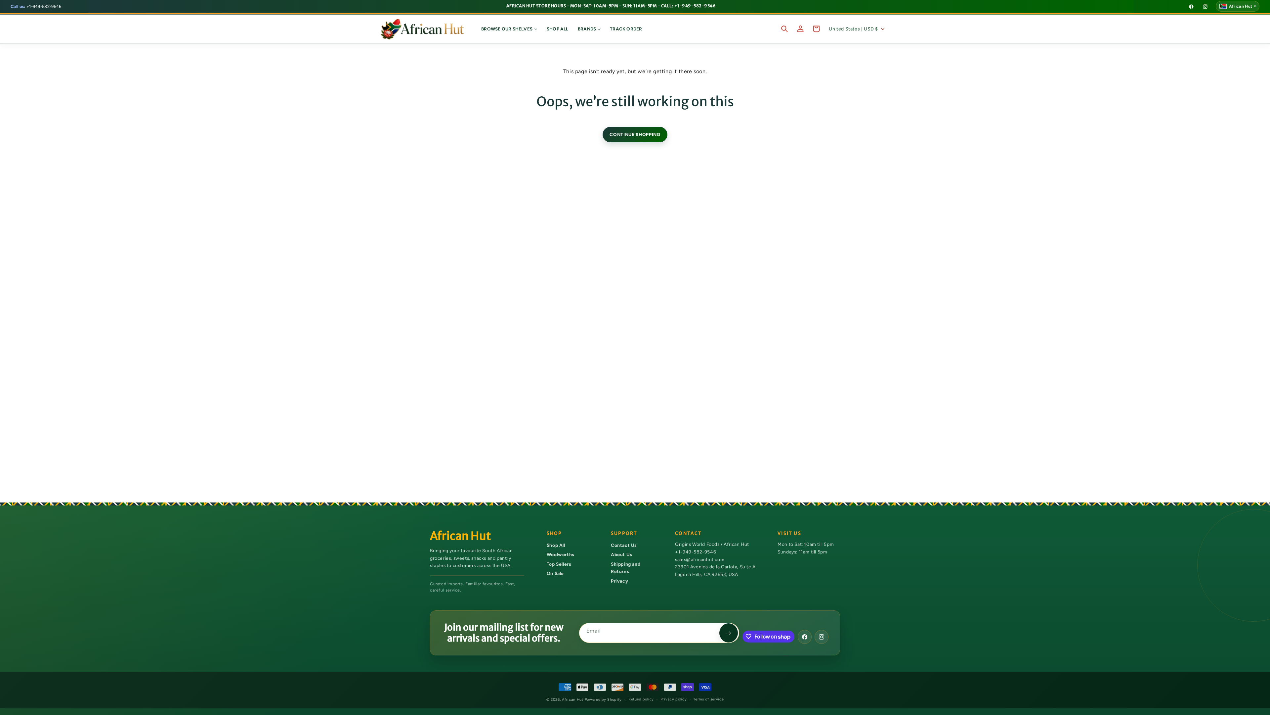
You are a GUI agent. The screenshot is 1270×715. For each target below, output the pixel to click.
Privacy (619, 581)
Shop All (556, 545)
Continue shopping (635, 134)
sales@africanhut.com (699, 559)
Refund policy (641, 699)
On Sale (555, 573)
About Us (621, 554)
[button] (509, 29)
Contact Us (624, 545)
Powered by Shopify (603, 699)
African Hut (573, 699)
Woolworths (560, 554)
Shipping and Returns (625, 567)
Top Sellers (559, 564)
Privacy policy (673, 699)
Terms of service (708, 699)
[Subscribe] (728, 633)
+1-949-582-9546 (36, 6)
